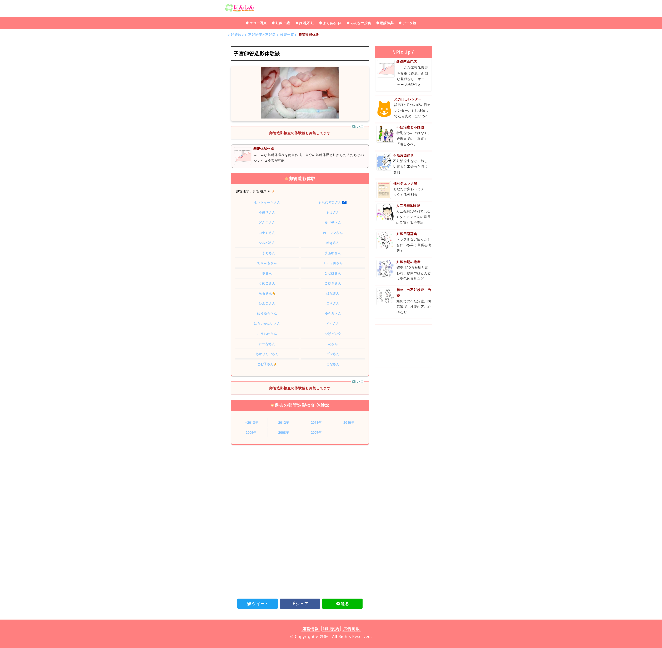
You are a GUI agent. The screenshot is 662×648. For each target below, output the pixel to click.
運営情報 (310, 628)
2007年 (316, 432)
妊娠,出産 (283, 22)
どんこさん (267, 222)
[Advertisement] (300, 476)
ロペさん (333, 303)
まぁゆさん (333, 252)
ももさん (267, 293)
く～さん (333, 323)
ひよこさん (267, 303)
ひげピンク (333, 333)
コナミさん (267, 232)
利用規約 (331, 628)
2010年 (348, 422)
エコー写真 (258, 22)
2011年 (316, 422)
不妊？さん (267, 212)
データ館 (409, 22)
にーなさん (267, 343)
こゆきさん (333, 283)
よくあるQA (332, 22)
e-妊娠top (236, 34)
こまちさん (267, 252)
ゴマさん (333, 353)
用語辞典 (387, 22)
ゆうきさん (333, 313)
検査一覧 (287, 34)
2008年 (283, 432)
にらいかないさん (267, 323)
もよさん (333, 212)
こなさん (333, 364)
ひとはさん (333, 273)
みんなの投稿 (360, 22)
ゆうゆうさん (267, 313)
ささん (267, 273)
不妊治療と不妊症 (262, 34)
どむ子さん (267, 364)
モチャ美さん (333, 262)
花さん (333, 343)
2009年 (251, 432)
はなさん (333, 293)
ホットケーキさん (267, 202)
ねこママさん (333, 232)
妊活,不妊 (306, 22)
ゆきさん (333, 242)
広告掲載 (351, 628)
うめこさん (267, 283)
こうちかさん (267, 333)
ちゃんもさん (267, 262)
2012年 (283, 422)
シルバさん (267, 242)
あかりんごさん (267, 353)
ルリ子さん (333, 222)
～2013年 (251, 422)
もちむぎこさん (330, 202)
